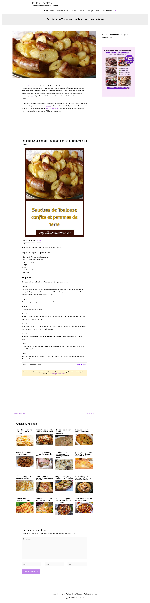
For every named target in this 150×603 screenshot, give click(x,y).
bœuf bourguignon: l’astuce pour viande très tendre (63, 500)
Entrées (73, 11)
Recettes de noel (49, 11)
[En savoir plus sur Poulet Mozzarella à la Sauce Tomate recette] (44, 439)
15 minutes (39, 240)
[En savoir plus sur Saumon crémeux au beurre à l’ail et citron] (44, 507)
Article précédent (19, 413)
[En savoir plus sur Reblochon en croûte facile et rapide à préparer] (25, 441)
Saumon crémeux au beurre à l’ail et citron (44, 499)
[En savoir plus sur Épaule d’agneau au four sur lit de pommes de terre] (44, 487)
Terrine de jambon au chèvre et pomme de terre (44, 454)
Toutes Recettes (42, 3)
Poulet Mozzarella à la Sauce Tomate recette (44, 431)
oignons (48, 106)
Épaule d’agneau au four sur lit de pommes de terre (44, 478)
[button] (116, 11)
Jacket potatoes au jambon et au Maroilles (64, 477)
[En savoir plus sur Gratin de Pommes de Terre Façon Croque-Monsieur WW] (84, 463)
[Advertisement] (54, 127)
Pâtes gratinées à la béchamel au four (23, 477)
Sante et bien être (107, 11)
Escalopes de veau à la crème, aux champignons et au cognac (63, 454)
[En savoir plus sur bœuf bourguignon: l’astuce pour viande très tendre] (64, 509)
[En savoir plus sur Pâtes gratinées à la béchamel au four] (25, 485)
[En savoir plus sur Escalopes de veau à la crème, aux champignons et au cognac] (64, 465)
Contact (62, 594)
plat (32, 96)
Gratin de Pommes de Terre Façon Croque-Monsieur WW (83, 454)
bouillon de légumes (52, 108)
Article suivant (91, 413)
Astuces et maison (62, 11)
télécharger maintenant (57, 374)
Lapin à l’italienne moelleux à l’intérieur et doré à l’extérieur (83, 478)
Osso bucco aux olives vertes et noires (84, 499)
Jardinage (90, 11)
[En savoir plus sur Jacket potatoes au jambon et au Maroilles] (64, 485)
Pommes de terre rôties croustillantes (82, 431)
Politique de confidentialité (74, 594)
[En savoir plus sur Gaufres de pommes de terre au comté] (25, 507)
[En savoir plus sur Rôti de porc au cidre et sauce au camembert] (64, 441)
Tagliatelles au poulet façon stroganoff (24, 453)
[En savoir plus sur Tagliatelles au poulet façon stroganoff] (25, 461)
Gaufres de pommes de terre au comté (24, 499)
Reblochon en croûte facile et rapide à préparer (24, 431)
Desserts (81, 11)
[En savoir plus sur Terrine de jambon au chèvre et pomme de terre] (44, 463)
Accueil (55, 594)
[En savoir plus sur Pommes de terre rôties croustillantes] (84, 439)
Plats (97, 11)
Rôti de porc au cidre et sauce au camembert (63, 431)
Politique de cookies (90, 594)
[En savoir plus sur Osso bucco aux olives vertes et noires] (84, 507)
